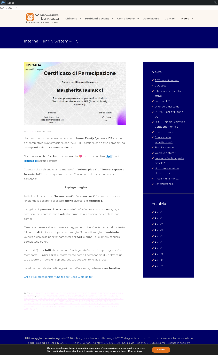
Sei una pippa (76, 306)
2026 (159, 212)
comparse (65, 295)
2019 (159, 254)
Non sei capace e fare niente (47, 301)
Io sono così (106, 298)
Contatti (170, 18)
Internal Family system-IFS (83, 298)
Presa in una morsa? (167, 178)
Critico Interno (92, 295)
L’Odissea (161, 85)
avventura (116, 293)
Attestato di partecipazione (92, 293)
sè (43, 306)
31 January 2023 (43, 131)
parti (82, 301)
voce (115, 306)
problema (110, 301)
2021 (159, 242)
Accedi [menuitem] (11, 2)
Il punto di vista (164, 132)
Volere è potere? (165, 153)
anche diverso (65, 293)
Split (109, 156)
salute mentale (109, 303)
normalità (71, 301)
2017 (159, 266)
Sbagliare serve (164, 147)
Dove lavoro (151, 18)
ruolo (95, 303)
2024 (159, 224)
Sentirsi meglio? (164, 183)
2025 (159, 218)
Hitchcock (31, 160)
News (185, 18)
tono (88, 306)
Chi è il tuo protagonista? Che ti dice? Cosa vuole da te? (58, 276)
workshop (30, 309)
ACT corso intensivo (167, 80)
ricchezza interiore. (67, 303)
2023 (159, 229)
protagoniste (32, 303)
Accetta (161, 349)
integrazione (46, 298)
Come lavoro (126, 18)
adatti (39, 293)
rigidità (85, 303)
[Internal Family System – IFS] (75, 93)
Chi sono (71, 18)
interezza (61, 298)
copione (77, 295)
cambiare (29, 295)
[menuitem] (3, 2)
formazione (110, 295)
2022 (159, 236)
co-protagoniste (47, 295)
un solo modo (102, 306)
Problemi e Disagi (97, 18)
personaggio (94, 301)
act (32, 293)
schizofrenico (32, 306)
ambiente (49, 293)
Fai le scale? (162, 101)
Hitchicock (30, 298)
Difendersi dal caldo (167, 106)
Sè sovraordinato (57, 306)
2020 (159, 248)
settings (137, 351)
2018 (159, 260)
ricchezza (48, 303)
